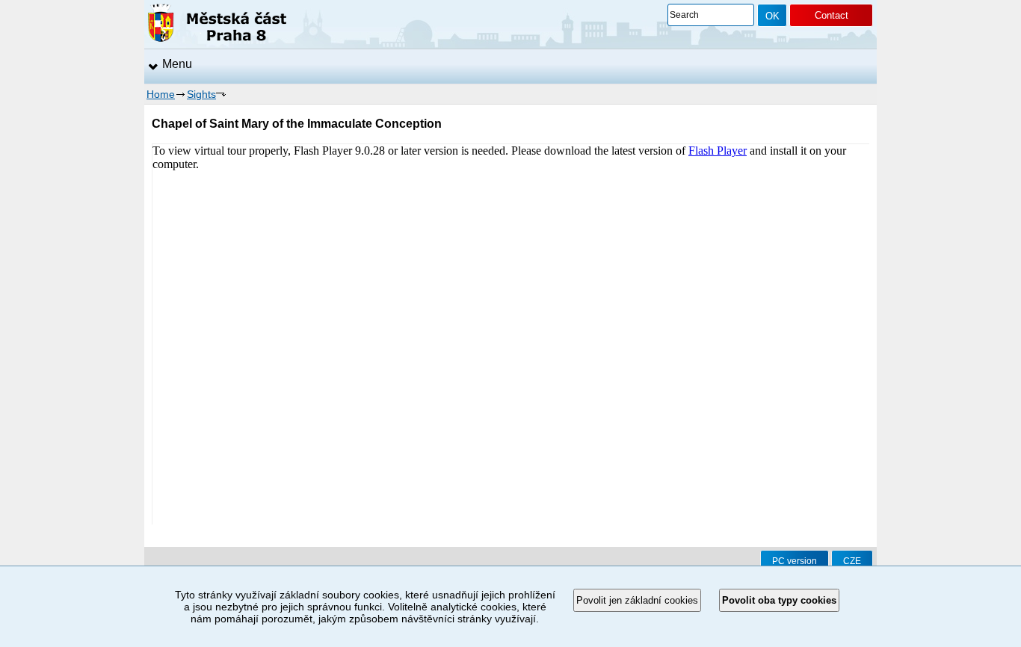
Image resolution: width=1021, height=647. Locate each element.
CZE (852, 561)
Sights (201, 94)
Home (160, 94)
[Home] (217, 25)
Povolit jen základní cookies (637, 600)
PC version (794, 561)
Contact (831, 15)
